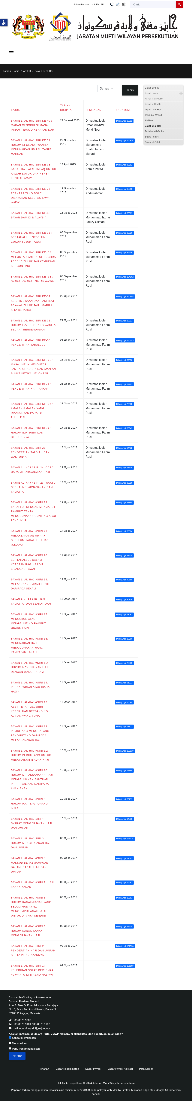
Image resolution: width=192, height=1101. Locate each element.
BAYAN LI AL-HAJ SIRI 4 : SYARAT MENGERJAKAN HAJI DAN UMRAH (31, 823)
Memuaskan (19, 1043)
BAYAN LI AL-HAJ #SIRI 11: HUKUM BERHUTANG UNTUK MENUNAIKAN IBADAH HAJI (31, 755)
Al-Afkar (149, 120)
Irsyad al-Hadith (153, 104)
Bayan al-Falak (152, 142)
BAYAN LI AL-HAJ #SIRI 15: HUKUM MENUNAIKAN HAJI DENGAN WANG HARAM (30, 667)
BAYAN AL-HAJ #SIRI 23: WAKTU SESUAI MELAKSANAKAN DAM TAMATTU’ (33, 487)
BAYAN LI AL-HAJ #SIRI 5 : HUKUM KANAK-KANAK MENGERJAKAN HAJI (29, 931)
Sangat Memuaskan (23, 1037)
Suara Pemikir (152, 136)
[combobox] (153, 4)
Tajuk (15, 109)
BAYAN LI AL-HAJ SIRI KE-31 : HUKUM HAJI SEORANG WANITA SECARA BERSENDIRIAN (33, 325)
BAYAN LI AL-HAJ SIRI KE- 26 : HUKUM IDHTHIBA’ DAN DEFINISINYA (32, 433)
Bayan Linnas (152, 88)
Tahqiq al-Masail (153, 115)
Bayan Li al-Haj (153, 126)
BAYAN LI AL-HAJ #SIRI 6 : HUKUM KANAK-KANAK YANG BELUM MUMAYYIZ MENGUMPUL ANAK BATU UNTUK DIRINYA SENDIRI (31, 906)
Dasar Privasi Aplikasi (120, 1068)
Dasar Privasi (93, 1068)
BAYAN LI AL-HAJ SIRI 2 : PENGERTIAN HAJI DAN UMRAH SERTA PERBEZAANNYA (33, 950)
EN (97, 4)
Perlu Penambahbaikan (25, 1048)
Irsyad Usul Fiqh (153, 109)
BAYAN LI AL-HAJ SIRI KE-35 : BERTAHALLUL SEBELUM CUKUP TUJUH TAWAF (31, 237)
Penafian (44, 1068)
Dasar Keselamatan (67, 1068)
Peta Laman (146, 1068)
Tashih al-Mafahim (154, 131)
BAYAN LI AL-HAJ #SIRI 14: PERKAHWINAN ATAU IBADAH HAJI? (31, 687)
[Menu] (11, 52)
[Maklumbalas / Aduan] (117, 4)
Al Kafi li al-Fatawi (154, 98)
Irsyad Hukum (152, 93)
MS (93, 4)
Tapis (130, 90)
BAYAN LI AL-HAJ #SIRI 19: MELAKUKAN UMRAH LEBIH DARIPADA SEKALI (30, 584)
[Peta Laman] (123, 4)
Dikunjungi (124, 109)
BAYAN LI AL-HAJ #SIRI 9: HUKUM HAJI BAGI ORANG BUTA (29, 804)
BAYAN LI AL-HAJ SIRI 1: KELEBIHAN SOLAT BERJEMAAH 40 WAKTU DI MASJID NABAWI (33, 970)
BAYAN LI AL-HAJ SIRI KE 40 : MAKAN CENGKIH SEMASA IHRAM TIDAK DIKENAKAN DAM (33, 125)
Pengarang (95, 109)
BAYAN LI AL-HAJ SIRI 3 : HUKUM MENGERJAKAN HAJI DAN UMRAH (31, 843)
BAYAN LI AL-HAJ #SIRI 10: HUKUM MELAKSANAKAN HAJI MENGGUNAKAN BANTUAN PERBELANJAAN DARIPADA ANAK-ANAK (32, 779)
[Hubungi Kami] (111, 4)
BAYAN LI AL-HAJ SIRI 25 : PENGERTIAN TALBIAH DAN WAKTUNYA (30, 452)
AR (102, 4)
